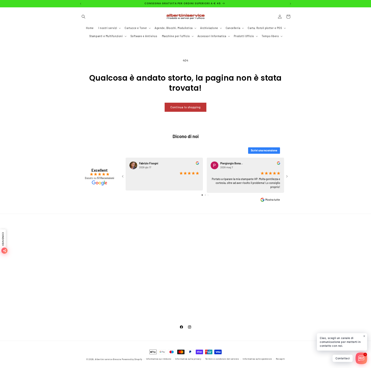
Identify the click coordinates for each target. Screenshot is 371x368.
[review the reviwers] (197, 163)
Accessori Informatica (165, 307)
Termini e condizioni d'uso (96, 253)
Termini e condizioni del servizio (100, 287)
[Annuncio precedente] (80, 3)
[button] (83, 16)
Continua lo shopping (185, 107)
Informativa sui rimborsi (95, 294)
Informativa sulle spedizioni (257, 359)
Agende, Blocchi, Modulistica (170, 260)
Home (154, 239)
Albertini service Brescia (108, 359)
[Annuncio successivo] (290, 3)
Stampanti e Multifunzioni (167, 287)
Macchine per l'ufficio (165, 301)
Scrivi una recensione (264, 150)
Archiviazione (159, 267)
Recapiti (280, 359)
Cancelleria (158, 273)
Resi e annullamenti (92, 301)
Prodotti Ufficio (161, 314)
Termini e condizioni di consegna (101, 260)
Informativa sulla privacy (188, 359)
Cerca (83, 239)
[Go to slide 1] (202, 195)
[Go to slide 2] (205, 195)
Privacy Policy (88, 267)
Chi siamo (85, 273)
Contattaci (86, 280)
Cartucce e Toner (162, 253)
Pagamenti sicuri (90, 246)
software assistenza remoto (97, 307)
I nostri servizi (160, 246)
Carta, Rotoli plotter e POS (168, 280)
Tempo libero (159, 321)
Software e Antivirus (164, 294)
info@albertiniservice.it (251, 282)
